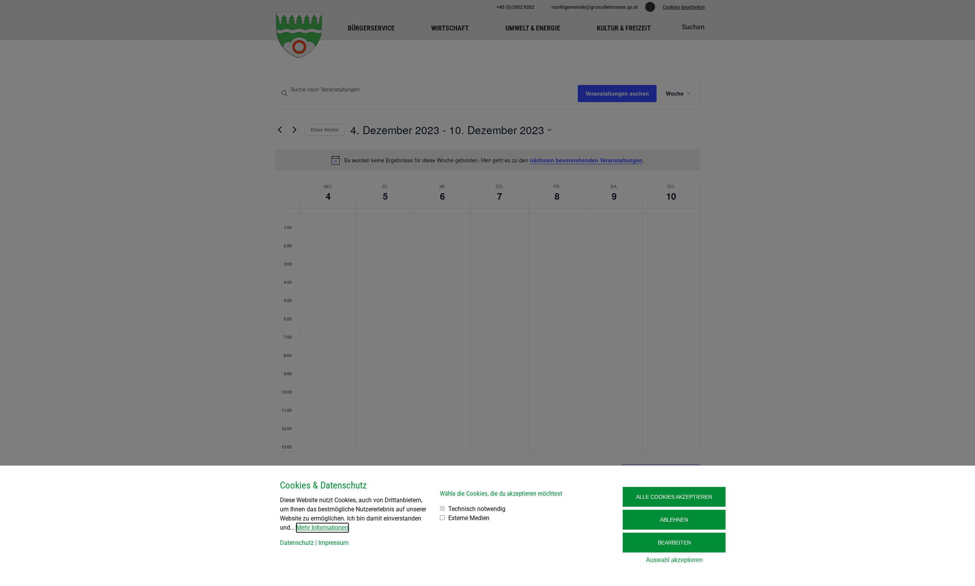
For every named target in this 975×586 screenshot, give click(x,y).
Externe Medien (468, 518)
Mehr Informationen (322, 527)
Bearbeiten (674, 543)
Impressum (333, 542)
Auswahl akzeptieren (674, 560)
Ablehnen (674, 520)
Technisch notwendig (476, 508)
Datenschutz (297, 542)
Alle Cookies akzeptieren (674, 497)
